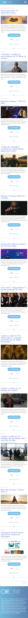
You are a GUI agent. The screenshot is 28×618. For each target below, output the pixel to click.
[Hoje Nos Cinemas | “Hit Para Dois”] (14, 112)
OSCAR (2, 241)
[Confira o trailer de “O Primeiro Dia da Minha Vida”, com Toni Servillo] (14, 452)
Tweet (17, 39)
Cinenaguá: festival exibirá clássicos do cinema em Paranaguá (12, 534)
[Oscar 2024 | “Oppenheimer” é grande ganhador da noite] (14, 299)
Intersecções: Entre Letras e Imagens (7, 8)
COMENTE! (14, 44)
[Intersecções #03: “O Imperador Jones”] (14, 19)
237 (13, 581)
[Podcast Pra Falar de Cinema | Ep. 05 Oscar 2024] (14, 253)
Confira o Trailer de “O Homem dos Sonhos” (10, 389)
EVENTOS (3, 51)
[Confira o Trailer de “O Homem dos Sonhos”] (14, 400)
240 (22, 581)
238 (16, 581)
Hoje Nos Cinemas (4, 98)
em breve (2, 333)
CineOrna (6, 60)
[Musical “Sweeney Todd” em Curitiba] (14, 208)
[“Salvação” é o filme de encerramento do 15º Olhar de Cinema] (14, 66)
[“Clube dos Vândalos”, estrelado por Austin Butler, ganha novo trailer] (14, 160)
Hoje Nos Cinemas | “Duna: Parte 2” (12, 491)
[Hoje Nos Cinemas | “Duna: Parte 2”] (14, 499)
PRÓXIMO (24, 582)
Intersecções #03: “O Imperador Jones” (9, 12)
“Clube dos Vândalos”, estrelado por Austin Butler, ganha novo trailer (12, 149)
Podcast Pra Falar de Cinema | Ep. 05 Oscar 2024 (13, 245)
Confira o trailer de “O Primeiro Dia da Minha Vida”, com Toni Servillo (13, 438)
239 (19, 581)
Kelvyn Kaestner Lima (8, 105)
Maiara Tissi (7, 248)
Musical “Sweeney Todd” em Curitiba (13, 197)
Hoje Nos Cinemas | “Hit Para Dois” (13, 102)
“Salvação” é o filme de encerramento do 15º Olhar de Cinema (13, 56)
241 (24, 581)
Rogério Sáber (7, 14)
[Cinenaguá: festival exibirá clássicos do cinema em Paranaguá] (14, 546)
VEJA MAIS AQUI (14, 35)
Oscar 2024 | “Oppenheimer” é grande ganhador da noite (13, 289)
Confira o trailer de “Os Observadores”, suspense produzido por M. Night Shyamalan (11, 339)
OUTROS (2, 144)
